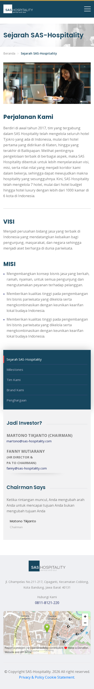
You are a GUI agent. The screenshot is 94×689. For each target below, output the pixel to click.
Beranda (9, 53)
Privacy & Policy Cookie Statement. (47, 677)
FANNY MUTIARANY (26, 451)
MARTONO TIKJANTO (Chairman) (39, 435)
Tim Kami (14, 380)
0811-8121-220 (47, 602)
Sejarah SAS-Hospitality (24, 359)
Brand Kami (15, 390)
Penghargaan (16, 400)
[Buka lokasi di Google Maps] (47, 632)
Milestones (15, 369)
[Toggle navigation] (87, 9)
